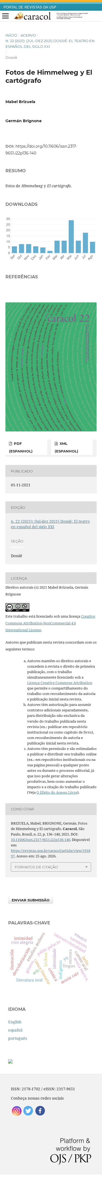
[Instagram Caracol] (17, 1115)
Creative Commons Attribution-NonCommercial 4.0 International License (50, 623)
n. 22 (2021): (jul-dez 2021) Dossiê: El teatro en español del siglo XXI (50, 43)
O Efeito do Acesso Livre (56, 792)
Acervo (28, 35)
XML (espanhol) (66, 447)
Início (11, 35)
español (15, 1030)
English (14, 1021)
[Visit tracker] (10, 1062)
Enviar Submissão (31, 900)
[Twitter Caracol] (28, 1115)
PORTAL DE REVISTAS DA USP (30, 7)
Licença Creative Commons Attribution (59, 682)
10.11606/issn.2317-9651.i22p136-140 (40, 839)
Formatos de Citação (36, 867)
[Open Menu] (5, 16)
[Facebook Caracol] (40, 1115)
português (17, 1038)
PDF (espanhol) (21, 447)
